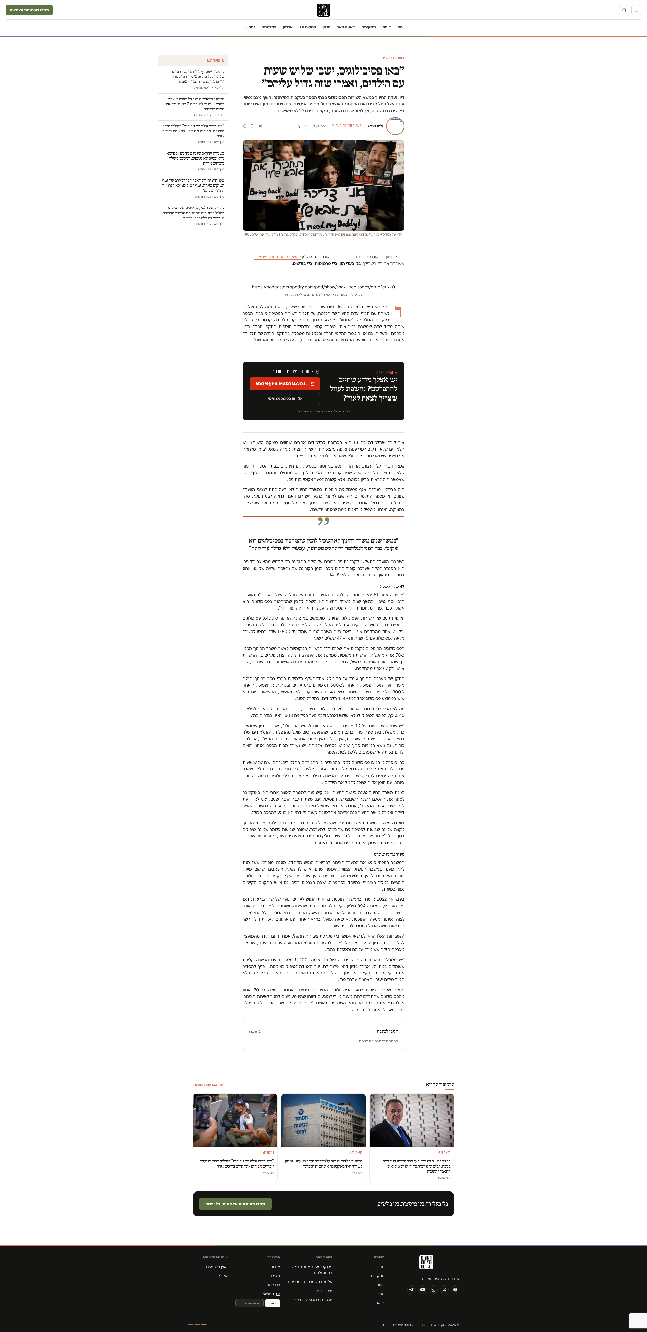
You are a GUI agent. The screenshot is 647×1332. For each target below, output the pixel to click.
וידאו (381, 1302)
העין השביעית (217, 1266)
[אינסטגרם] (433, 1289)
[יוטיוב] (422, 1289)
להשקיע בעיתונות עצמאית (277, 257)
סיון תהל (268, 1173)
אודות (275, 1266)
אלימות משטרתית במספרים (310, 1281)
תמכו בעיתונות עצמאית (29, 10)
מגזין (326, 27)
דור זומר (357, 1173)
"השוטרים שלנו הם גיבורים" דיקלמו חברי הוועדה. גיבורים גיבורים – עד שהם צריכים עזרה (236, 1164)
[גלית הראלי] (395, 126)
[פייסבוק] (455, 1289)
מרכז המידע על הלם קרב (312, 1300)
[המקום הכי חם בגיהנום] (425, 1264)
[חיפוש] (624, 10)
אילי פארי (444, 1178)
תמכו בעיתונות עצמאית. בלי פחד (235, 1203)
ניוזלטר (268, 1294)
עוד (252, 27)
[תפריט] (636, 10)
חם (400, 27)
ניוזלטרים (268, 27)
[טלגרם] (411, 1289)
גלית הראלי (375, 126)
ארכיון (288, 27)
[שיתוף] (260, 126)
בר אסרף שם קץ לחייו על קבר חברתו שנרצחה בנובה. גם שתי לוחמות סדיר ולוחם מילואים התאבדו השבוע (417, 1166)
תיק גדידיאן (323, 1291)
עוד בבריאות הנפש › (208, 1085)
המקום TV (307, 27)
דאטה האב (346, 27)
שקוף (223, 1275)
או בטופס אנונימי (281, 398)
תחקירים (368, 27)
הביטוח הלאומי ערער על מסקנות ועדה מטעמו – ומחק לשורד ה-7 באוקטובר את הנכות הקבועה (323, 1164)
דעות (386, 27)
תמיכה (274, 1275)
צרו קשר (273, 1284)
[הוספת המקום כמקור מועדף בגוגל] (245, 126)
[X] (444, 1289)
